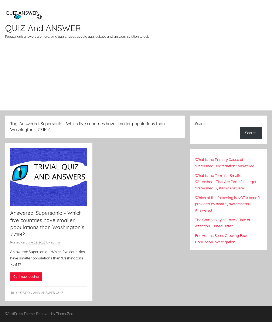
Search (201, 124)
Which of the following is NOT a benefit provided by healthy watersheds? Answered (228, 204)
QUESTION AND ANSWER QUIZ (39, 293)
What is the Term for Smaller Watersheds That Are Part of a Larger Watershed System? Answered (225, 181)
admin (55, 242)
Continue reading (26, 277)
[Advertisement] (136, 78)
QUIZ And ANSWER (43, 28)
